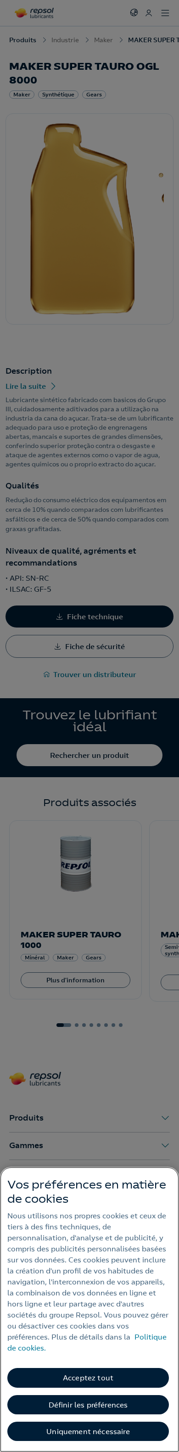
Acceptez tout (88, 1377)
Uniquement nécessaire (87, 1431)
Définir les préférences (88, 1404)
